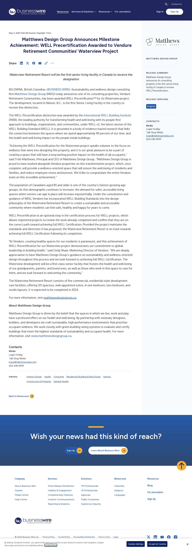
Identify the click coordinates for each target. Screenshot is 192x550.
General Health (61, 381)
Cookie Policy (51, 545)
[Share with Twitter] (27, 63)
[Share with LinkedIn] (21, 63)
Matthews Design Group (30, 94)
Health (47, 376)
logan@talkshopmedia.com (22, 362)
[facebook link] (168, 537)
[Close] (187, 544)
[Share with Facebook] (33, 63)
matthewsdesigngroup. (58, 297)
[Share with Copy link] (46, 63)
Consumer (59, 376)
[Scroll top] (181, 466)
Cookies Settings (135, 544)
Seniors (107, 376)
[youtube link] (162, 537)
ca (74, 297)
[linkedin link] (155, 537)
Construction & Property (39, 381)
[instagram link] (175, 537)
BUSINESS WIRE (58, 89)
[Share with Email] (40, 63)
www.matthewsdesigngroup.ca (51, 336)
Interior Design (34, 376)
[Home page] (27, 11)
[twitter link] (148, 537)
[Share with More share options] (52, 63)
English (151, 106)
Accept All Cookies (157, 544)
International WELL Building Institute (107, 115)
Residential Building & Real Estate (83, 376)
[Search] (166, 4)
